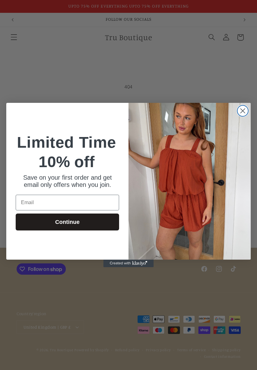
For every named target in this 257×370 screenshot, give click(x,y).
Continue (67, 222)
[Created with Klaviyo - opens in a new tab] (128, 263)
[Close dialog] (242, 110)
